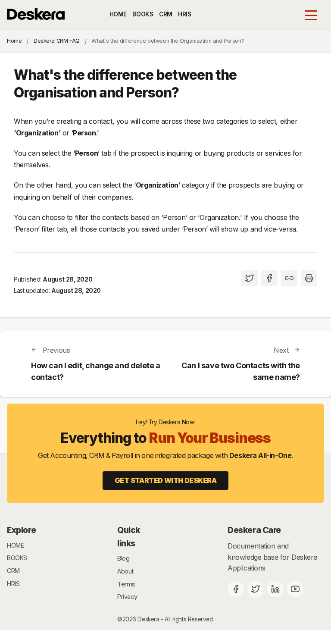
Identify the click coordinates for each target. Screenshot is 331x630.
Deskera (148, 619)
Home (14, 41)
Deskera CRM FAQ (57, 41)
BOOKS (142, 14)
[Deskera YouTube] (295, 589)
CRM (165, 14)
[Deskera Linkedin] (275, 589)
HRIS (184, 14)
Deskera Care (254, 530)
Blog (123, 558)
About (125, 571)
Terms (126, 584)
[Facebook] (236, 589)
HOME (118, 14)
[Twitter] (255, 589)
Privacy (127, 596)
